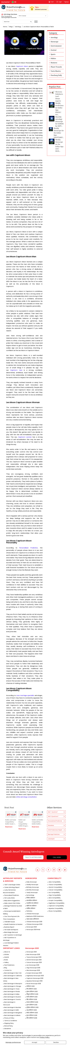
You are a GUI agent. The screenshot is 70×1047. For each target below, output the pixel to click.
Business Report (9, 927)
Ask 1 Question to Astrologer (13, 935)
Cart (52, 2)
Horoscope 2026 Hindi (33, 929)
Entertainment (56, 46)
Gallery (6, 962)
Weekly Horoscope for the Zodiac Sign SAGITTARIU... (59, 132)
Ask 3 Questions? (53, 816)
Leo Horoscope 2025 (32, 965)
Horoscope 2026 (31, 927)
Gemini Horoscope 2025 (34, 960)
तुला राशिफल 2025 (31, 1005)
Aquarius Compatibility (56, 908)
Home (5, 27)
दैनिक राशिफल (30, 898)
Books (6, 960)
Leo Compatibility (54, 892)
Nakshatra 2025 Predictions (35, 916)
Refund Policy (8, 1026)
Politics (53, 58)
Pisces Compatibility (55, 911)
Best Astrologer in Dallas (11, 994)
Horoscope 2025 (31, 952)
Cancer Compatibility (55, 890)
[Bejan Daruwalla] (13, 8)
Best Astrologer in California (13, 976)
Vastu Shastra (56, 71)
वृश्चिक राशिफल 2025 (32, 1007)
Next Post (9, 807)
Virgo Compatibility (55, 895)
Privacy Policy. (45, 1037)
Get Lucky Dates (9, 898)
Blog (5, 968)
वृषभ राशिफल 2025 (32, 991)
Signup (66, 1)
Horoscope (54, 42)
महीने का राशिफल (31, 906)
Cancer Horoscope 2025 (34, 962)
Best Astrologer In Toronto (12, 999)
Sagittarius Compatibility (56, 903)
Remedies (51, 825)
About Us (7, 952)
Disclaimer (7, 1028)
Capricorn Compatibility (56, 906)
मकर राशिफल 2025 (32, 1013)
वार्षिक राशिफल (30, 908)
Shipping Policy (9, 1023)
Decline (56, 1042)
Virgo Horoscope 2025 (33, 968)
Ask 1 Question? (53, 812)
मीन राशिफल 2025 (31, 1018)
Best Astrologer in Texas (11, 989)
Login (60, 2)
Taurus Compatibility (55, 884)
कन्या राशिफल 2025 (32, 1002)
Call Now (57, 857)
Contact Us (7, 970)
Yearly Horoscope (32, 892)
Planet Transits (56, 67)
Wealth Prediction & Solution (13, 924)
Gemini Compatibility (55, 887)
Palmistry (29, 911)
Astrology (18, 27)
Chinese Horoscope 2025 (34, 922)
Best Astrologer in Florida (12, 991)
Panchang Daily (56, 75)
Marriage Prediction (54, 834)
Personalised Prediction (55, 821)
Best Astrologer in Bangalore (13, 1013)
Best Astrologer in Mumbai (12, 1007)
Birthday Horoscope (32, 887)
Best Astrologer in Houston (12, 997)
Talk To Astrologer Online (12, 885)
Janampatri (51, 838)
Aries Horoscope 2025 (33, 954)
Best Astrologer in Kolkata (12, 1015)
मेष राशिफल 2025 (31, 989)
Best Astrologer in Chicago (12, 986)
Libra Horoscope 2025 (33, 970)
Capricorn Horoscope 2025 (34, 978)
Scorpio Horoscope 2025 (34, 973)
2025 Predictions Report (55, 830)
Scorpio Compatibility (55, 900)
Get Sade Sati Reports (11, 930)
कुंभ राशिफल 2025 (31, 1015)
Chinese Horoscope (32, 914)
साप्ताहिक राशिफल (31, 900)
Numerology (30, 895)
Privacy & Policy (9, 1018)
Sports (53, 54)
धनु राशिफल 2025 (31, 1010)
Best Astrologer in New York (12, 973)
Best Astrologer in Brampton (13, 983)
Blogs (11, 27)
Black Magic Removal (11, 932)
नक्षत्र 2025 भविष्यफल (32, 919)
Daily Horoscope (31, 882)
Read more (8, 827)
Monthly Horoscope (32, 890)
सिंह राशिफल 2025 (31, 999)
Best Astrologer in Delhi (11, 1010)
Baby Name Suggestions (12, 900)
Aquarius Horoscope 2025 (34, 981)
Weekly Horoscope (32, 884)
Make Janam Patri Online (12, 903)
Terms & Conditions (10, 1021)
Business (54, 63)
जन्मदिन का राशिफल (32, 903)
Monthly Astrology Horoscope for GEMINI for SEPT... (59, 121)
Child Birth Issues (9, 922)
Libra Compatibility (55, 898)
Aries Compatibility (55, 882)
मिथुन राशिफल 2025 (32, 994)
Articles (6, 954)
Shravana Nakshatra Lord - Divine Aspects (59, 96)
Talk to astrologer (33, 857)
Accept (34, 1042)
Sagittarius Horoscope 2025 (35, 976)
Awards (6, 957)
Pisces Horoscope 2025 (33, 983)
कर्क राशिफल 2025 (31, 997)
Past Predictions (9, 965)
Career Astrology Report (12, 887)
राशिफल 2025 (30, 986)
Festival (53, 50)
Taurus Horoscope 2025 (33, 957)
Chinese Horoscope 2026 (34, 924)
